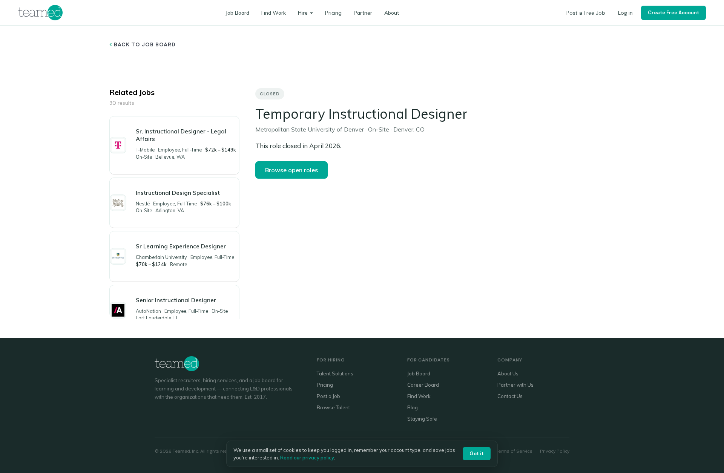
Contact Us (510, 396)
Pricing (333, 12)
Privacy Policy (554, 451)
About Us (507, 373)
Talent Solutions (335, 373)
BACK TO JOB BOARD (144, 44)
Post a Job (328, 396)
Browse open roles (291, 170)
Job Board (237, 12)
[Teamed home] (40, 12)
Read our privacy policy (307, 458)
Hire (303, 12)
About (391, 12)
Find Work (273, 12)
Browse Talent (333, 407)
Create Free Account (673, 12)
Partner (363, 12)
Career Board (423, 385)
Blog (412, 407)
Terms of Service (514, 451)
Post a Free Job (585, 12)
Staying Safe (422, 419)
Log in (625, 12)
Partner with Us (515, 385)
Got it (476, 453)
